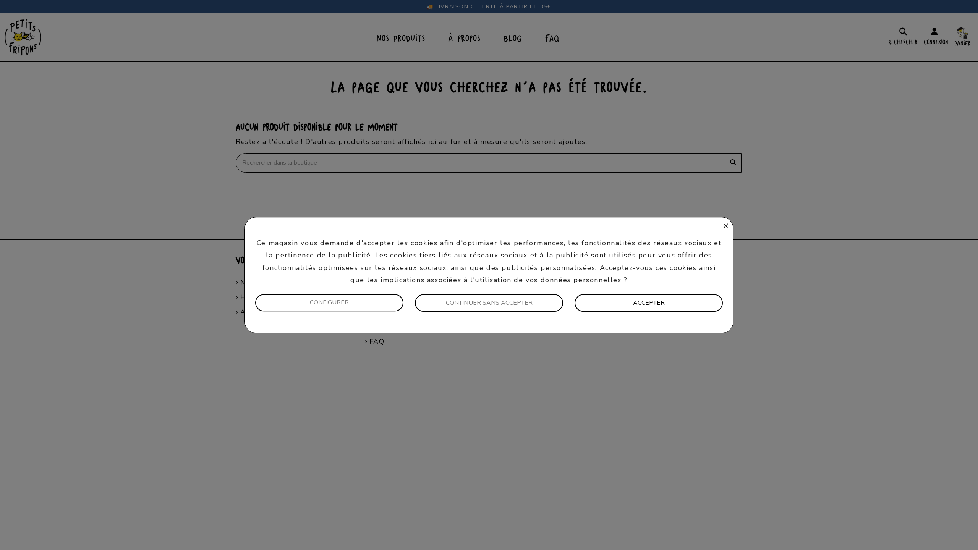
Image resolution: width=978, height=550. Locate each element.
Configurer (329, 302)
